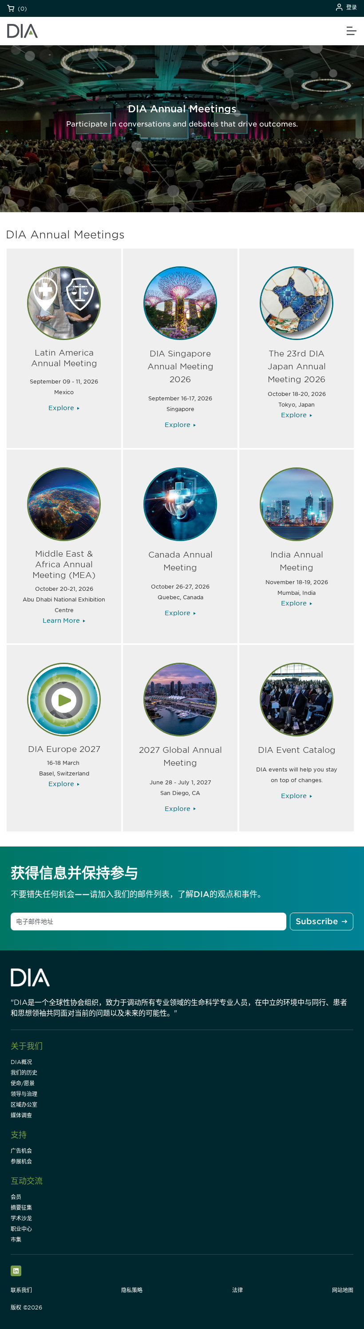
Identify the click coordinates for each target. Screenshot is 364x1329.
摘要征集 (21, 1207)
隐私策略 (131, 1290)
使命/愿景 (23, 1083)
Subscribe (317, 921)
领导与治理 (24, 1094)
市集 (16, 1239)
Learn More (61, 620)
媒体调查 (21, 1115)
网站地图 (342, 1290)
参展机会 (21, 1161)
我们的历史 (24, 1072)
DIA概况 (21, 1062)
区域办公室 (24, 1104)
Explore (61, 407)
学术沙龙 (21, 1218)
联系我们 (21, 1290)
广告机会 (21, 1150)
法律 (237, 1290)
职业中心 (21, 1229)
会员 (16, 1197)
